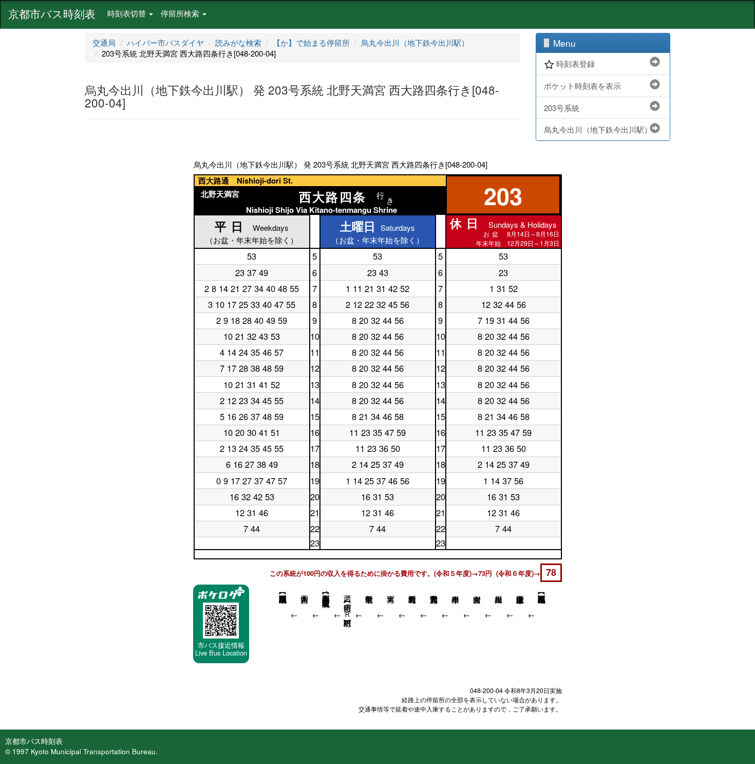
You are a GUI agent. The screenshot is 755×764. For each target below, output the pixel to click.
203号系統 (561, 107)
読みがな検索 (238, 42)
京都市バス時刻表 (52, 13)
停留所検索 (181, 13)
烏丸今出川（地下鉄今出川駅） (415, 42)
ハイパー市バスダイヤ (165, 42)
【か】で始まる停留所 (311, 42)
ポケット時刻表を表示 (582, 85)
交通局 (104, 42)
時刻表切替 (127, 13)
